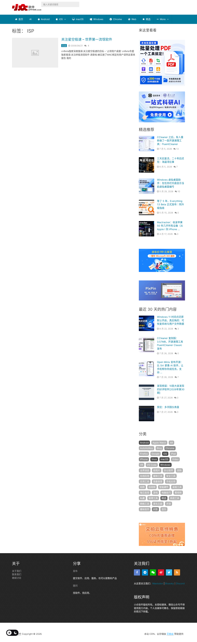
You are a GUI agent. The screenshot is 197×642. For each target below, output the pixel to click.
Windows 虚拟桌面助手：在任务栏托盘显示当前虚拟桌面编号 (170, 183)
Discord (180, 583)
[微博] (161, 572)
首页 (20, 19)
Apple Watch (159, 442)
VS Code (152, 464)
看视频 (178, 492)
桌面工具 (177, 487)
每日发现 (144, 492)
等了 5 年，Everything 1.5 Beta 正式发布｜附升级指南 (170, 204)
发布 (75, 571)
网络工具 (144, 503)
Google (155, 453)
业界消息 (144, 470)
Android (45, 19)
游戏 (155, 492)
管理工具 (153, 498)
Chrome (117, 19)
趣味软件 (144, 509)
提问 (75, 585)
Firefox (144, 453)
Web (133, 19)
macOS (79, 19)
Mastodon (157, 583)
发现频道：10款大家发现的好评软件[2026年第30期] (170, 389)
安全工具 (170, 475)
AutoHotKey (146, 448)
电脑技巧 (166, 492)
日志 (64, 45)
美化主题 (157, 503)
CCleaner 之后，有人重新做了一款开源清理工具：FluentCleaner (170, 141)
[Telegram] (145, 572)
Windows (98, 19)
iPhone (144, 459)
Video (175, 459)
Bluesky (169, 583)
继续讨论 (16, 577)
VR (141, 464)
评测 (168, 503)
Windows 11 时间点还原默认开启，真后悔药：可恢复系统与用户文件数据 (170, 320)
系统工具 (174, 498)
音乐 (164, 509)
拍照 (142, 487)
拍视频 (152, 487)
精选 (148, 19)
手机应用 (170, 481)
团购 (179, 470)
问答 (155, 509)
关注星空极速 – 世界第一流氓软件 (86, 39)
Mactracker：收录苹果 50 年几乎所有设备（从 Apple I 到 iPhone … (170, 226)
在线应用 (144, 475)
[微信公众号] (153, 572)
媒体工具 (157, 475)
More (162, 19)
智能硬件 (164, 487)
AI (30, 19)
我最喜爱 (157, 481)
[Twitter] (169, 572)
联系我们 (16, 574)
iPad (173, 453)
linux (154, 459)
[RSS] (177, 572)
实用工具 (144, 481)
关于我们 (16, 571)
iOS (60, 19)
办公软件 (168, 470)
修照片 (156, 470)
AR (171, 442)
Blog (159, 448)
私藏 (142, 498)
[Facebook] (137, 572)
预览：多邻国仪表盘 (168, 407)
